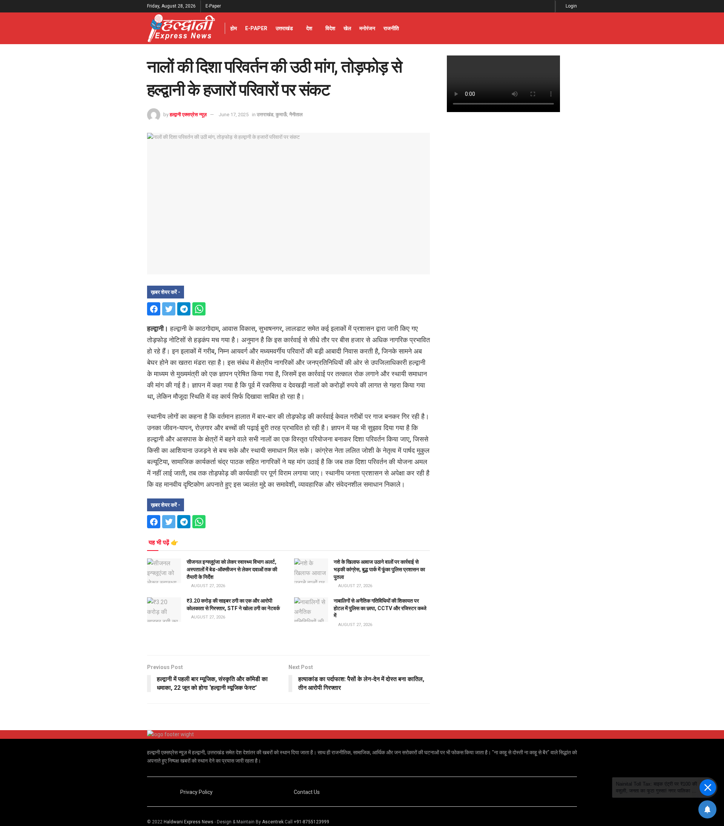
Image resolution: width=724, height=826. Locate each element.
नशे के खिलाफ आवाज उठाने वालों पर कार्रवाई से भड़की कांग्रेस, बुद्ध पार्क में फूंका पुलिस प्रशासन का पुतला (379, 569)
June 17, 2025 (233, 114)
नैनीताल (296, 114)
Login (570, 6)
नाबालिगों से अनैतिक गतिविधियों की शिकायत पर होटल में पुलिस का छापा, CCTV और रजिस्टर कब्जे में (380, 608)
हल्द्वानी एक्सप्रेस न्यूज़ (188, 114)
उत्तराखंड (284, 28)
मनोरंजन (367, 28)
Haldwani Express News (188, 821)
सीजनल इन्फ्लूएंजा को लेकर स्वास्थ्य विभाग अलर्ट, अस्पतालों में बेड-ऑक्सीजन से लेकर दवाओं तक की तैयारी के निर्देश (232, 569)
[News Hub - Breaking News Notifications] (707, 809)
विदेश (330, 28)
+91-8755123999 (311, 821)
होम (233, 28)
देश (309, 28)
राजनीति (391, 28)
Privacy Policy (196, 792)
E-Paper (213, 6)
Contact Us (307, 792)
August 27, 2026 (207, 585)
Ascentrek (273, 821)
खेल (347, 28)
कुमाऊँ (281, 114)
